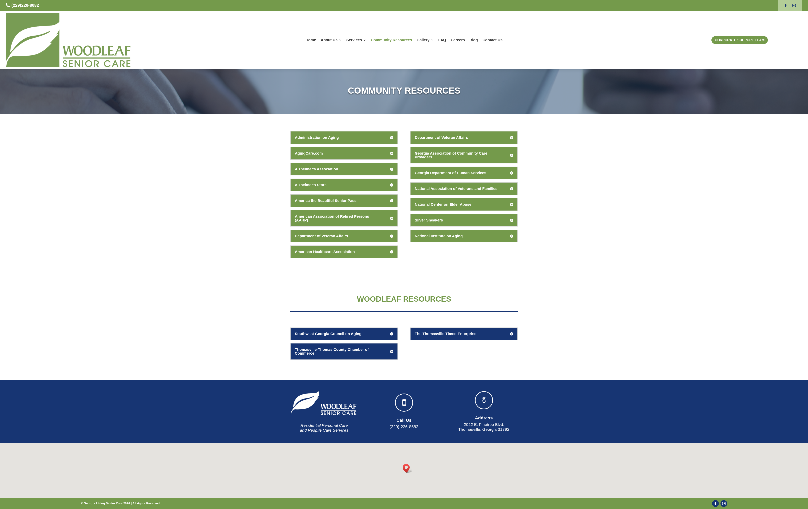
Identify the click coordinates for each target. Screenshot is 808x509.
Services (354, 40)
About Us (329, 40)
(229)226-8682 (25, 5)
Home (311, 40)
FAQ (442, 40)
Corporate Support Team (739, 40)
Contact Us (492, 40)
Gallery (423, 40)
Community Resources (391, 40)
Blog (473, 40)
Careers (458, 40)
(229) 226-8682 (403, 426)
